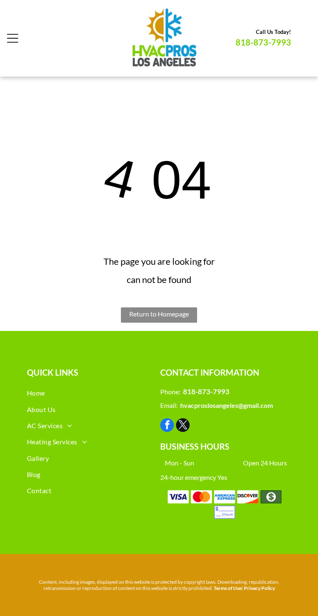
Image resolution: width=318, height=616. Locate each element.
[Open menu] (12, 38)
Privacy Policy (259, 588)
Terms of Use (227, 588)
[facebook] (167, 426)
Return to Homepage (159, 314)
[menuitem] (92, 393)
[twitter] (183, 426)
